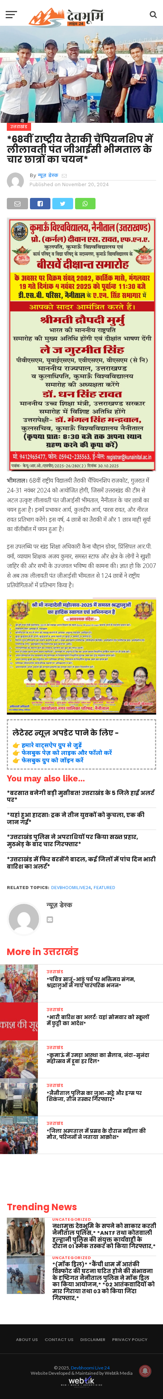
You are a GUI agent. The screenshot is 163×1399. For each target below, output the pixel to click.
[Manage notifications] (145, 1371)
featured (104, 887)
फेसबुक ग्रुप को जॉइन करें (52, 760)
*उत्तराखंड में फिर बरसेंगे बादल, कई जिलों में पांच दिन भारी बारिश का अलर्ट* (81, 863)
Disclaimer (92, 1339)
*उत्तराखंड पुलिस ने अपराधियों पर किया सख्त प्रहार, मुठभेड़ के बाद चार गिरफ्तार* (72, 841)
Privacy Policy (129, 1339)
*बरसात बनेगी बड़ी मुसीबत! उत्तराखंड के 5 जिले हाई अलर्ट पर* (80, 797)
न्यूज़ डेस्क (48, 175)
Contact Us (59, 1339)
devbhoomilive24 (71, 887)
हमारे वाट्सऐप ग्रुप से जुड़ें (52, 745)
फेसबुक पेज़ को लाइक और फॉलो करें (67, 752)
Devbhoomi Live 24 (90, 1368)
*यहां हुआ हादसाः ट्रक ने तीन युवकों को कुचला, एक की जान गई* (75, 819)
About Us (27, 1339)
